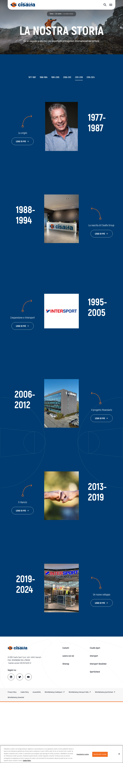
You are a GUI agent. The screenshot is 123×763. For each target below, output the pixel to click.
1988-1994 (43, 77)
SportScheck (95, 671)
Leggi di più (21, 141)
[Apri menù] (111, 5)
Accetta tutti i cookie (100, 754)
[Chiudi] (119, 754)
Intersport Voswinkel (98, 663)
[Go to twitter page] (19, 677)
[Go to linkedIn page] (11, 677)
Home (51, 14)
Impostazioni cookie (83, 754)
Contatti (65, 648)
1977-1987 (32, 77)
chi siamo (58, 14)
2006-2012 (67, 77)
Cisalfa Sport (95, 648)
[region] (61, 754)
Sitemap (65, 663)
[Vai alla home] (23, 4)
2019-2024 (91, 77)
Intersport (94, 655)
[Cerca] (105, 5)
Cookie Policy (27, 760)
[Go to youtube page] (28, 677)
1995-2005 (55, 77)
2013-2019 (79, 77)
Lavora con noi (68, 655)
